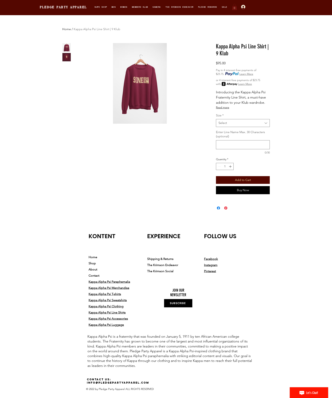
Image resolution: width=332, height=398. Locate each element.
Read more (222, 107)
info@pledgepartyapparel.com (118, 382)
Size (220, 115)
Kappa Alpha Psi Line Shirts (107, 312)
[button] (101, 7)
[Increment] (230, 166)
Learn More (246, 74)
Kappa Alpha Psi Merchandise (109, 288)
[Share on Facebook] (218, 208)
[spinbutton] (224, 166)
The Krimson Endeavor (162, 265)
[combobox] (243, 123)
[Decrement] (219, 166)
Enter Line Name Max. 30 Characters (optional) (240, 134)
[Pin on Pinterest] (225, 208)
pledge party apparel (63, 7)
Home (66, 29)
